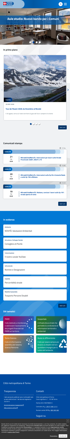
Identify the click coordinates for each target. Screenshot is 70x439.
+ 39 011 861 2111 (51, 406)
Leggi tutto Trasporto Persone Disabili (35, 295)
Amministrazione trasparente (13, 405)
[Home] (9, 4)
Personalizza (53, 436)
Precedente (2, 26)
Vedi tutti (63, 127)
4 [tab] (39, 42)
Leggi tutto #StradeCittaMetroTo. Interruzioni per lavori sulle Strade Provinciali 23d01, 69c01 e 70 (35, 157)
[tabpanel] (35, 26)
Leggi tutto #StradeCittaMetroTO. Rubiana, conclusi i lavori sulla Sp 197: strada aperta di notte (35, 192)
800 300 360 (54, 410)
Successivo (68, 26)
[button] (65, 4)
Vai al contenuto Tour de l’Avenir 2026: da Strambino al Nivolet (35, 88)
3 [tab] (36, 42)
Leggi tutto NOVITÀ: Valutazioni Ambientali (35, 230)
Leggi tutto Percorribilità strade (35, 282)
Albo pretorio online (10, 408)
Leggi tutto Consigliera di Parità (35, 243)
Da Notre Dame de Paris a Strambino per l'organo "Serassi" (31, 20)
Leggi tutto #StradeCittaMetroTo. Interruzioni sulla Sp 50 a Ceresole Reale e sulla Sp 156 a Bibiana (35, 174)
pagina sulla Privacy (13, 432)
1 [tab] (30, 42)
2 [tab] (33, 42)
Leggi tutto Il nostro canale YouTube (35, 256)
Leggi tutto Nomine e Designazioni (35, 269)
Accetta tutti (63, 436)
